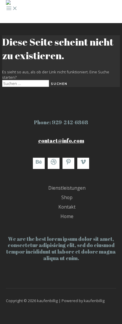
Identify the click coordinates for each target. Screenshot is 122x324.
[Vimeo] (83, 163)
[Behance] (39, 163)
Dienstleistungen (67, 188)
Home (66, 216)
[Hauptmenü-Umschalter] (12, 8)
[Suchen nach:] (26, 83)
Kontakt (67, 207)
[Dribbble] (54, 163)
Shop (67, 197)
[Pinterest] (68, 163)
